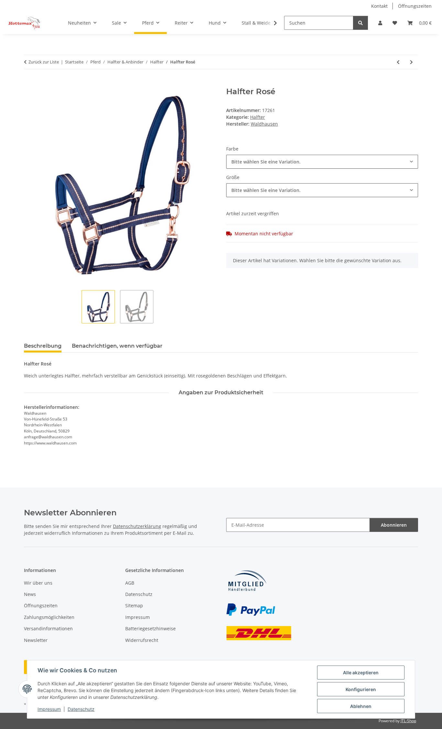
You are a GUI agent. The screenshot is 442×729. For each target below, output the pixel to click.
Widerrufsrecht (141, 640)
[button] (380, 23)
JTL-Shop (408, 720)
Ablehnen (360, 706)
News (30, 594)
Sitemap (134, 605)
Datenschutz (81, 709)
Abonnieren (394, 525)
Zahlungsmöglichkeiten (49, 617)
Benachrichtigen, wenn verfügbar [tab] (117, 346)
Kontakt (379, 6)
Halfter (257, 117)
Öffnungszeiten (415, 6)
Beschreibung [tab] (42, 346)
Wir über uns (38, 583)
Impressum (49, 709)
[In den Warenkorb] (29, 83)
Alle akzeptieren (361, 672)
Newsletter (36, 640)
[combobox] (322, 162)
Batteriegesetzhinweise (150, 628)
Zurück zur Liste (43, 62)
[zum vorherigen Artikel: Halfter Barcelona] (398, 62)
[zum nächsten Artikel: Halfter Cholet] (411, 62)
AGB (129, 583)
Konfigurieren (361, 689)
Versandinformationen (48, 628)
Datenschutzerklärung (137, 526)
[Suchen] (360, 23)
